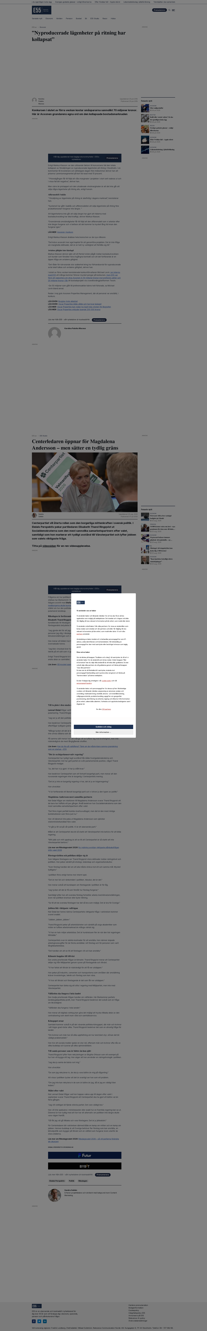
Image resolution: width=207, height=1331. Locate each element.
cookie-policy (106, 681)
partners (80, 634)
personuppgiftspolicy (84, 683)
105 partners (106, 709)
